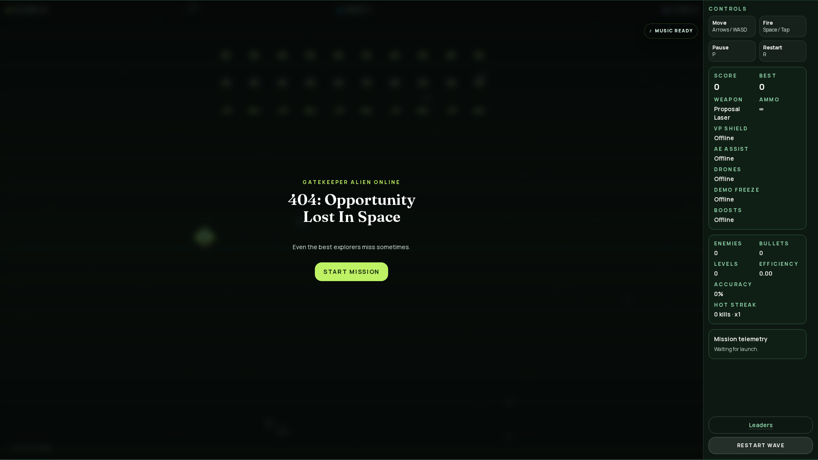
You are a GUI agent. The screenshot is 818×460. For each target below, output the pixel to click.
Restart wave (760, 445)
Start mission (351, 271)
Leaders (761, 425)
